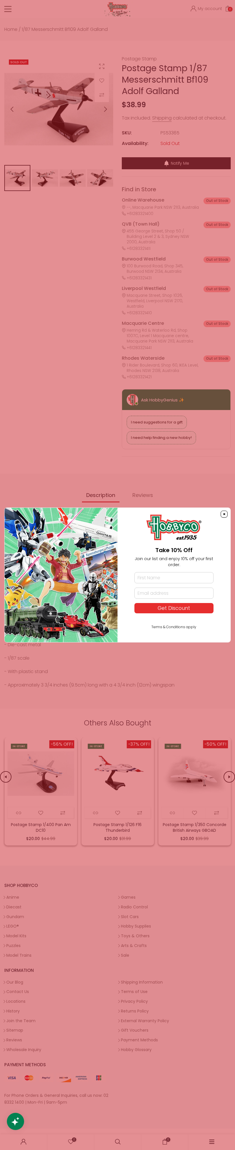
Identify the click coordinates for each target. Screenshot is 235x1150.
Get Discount (174, 608)
